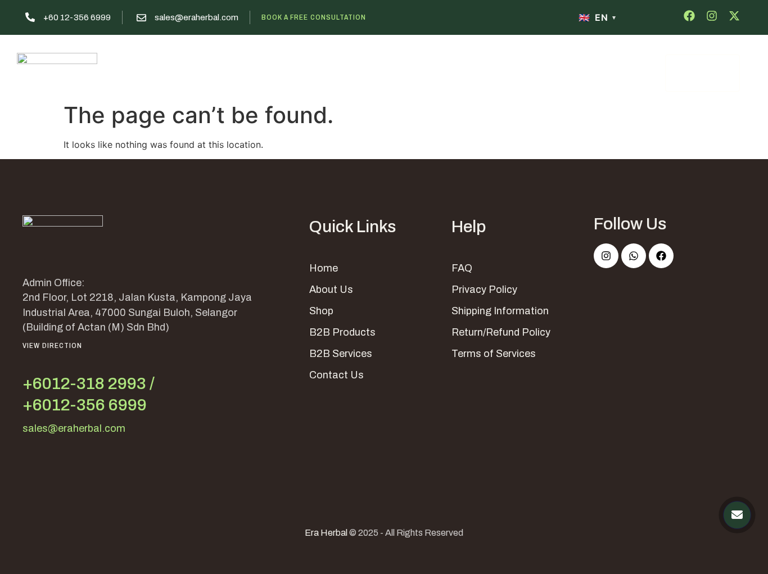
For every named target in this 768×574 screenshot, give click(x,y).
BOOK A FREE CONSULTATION (313, 17)
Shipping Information (500, 311)
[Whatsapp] (633, 255)
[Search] (649, 72)
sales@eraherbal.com (196, 17)
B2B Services (340, 353)
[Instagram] (606, 255)
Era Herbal (326, 532)
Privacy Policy (484, 289)
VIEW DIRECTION (52, 345)
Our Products (360, 71)
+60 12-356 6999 (77, 17)
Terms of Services (493, 353)
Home (238, 71)
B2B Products (342, 332)
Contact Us (519, 71)
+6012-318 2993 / (88, 383)
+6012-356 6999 (84, 405)
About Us (291, 71)
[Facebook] (661, 255)
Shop (321, 311)
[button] (441, 72)
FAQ (461, 268)
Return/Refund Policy (500, 332)
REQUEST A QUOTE (702, 73)
